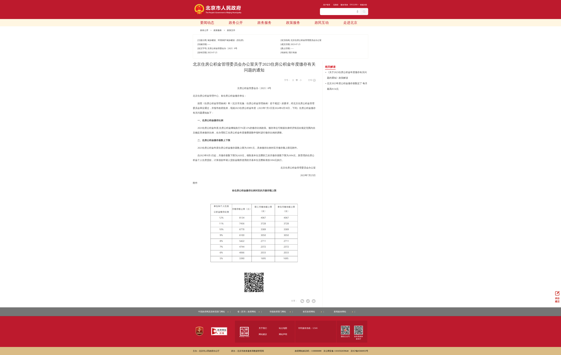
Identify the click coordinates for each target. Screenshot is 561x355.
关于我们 (263, 328)
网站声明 (283, 334)
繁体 (342, 5)
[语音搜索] (357, 11)
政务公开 (236, 23)
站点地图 (283, 328)
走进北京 (350, 23)
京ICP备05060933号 (359, 351)
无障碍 (335, 5)
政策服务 (293, 23)
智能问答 (363, 5)
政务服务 (264, 23)
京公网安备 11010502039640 (336, 351)
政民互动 (322, 23)
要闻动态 (207, 23)
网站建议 (263, 334)
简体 (346, 5)
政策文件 (231, 30)
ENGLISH (353, 5)
